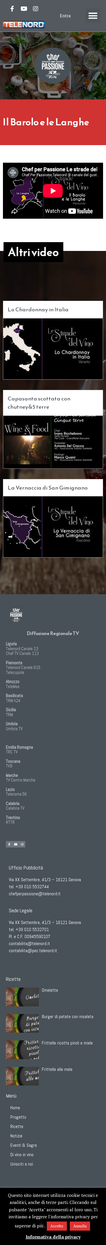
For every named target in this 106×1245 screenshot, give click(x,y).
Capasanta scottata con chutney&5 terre (39, 402)
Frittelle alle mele (57, 1069)
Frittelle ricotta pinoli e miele (67, 1043)
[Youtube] (24, 9)
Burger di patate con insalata (67, 1016)
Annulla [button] (80, 1226)
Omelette (50, 990)
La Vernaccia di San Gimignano (48, 487)
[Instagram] (36, 9)
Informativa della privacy (53, 1237)
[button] (92, 16)
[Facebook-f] (12, 9)
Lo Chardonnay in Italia (38, 309)
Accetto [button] (56, 1226)
